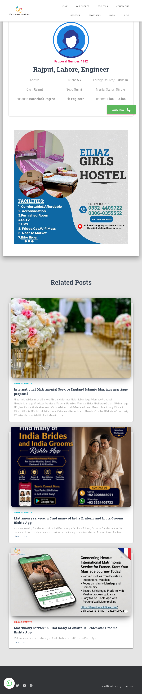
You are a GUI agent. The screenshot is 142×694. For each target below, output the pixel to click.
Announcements (23, 383)
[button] (9, 683)
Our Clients (82, 6)
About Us (103, 6)
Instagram (31, 686)
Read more (21, 536)
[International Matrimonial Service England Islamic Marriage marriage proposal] (71, 337)
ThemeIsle (127, 686)
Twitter (17, 686)
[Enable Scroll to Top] (135, 687)
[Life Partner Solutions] (19, 10)
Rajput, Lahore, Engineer (71, 69)
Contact (119, 110)
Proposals (94, 15)
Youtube (24, 686)
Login (112, 15)
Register (75, 15)
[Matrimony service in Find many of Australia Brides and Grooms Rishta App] (71, 582)
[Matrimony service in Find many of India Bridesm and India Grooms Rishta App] (71, 466)
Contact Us (122, 6)
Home (65, 6)
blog (126, 15)
